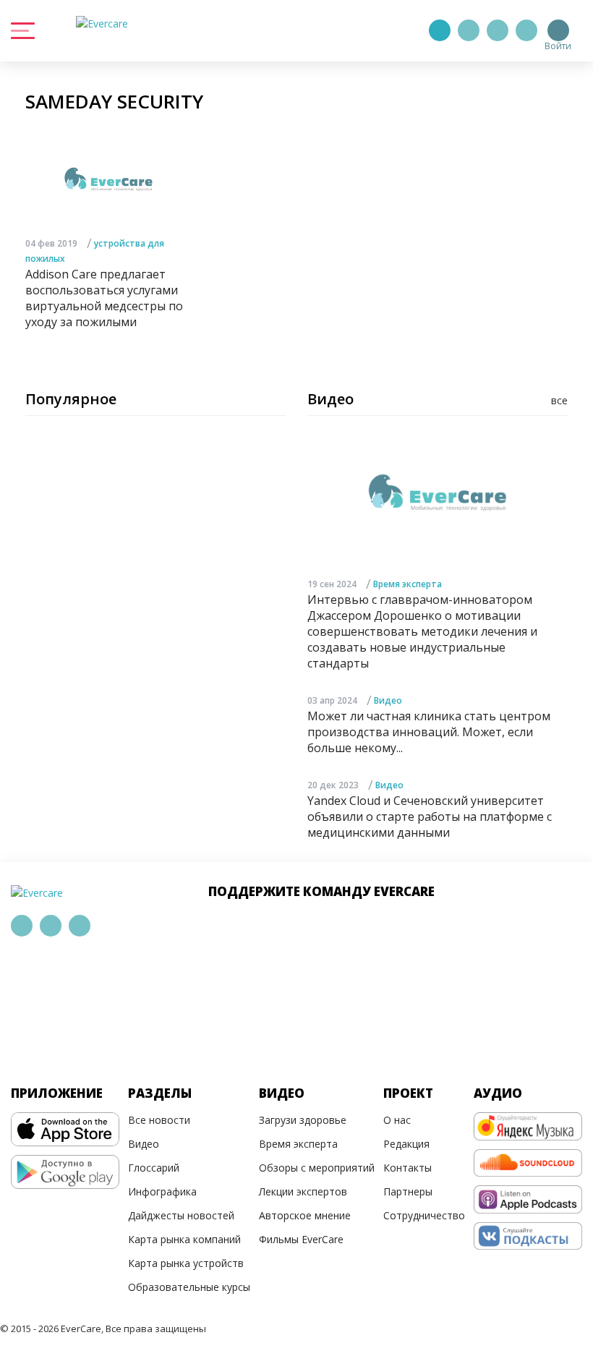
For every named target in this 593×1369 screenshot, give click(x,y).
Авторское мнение (305, 1215)
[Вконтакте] (497, 30)
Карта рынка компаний (184, 1239)
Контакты (407, 1167)
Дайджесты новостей (181, 1215)
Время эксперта (407, 584)
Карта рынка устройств (186, 1263)
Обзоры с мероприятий (317, 1167)
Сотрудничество (424, 1215)
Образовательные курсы (189, 1287)
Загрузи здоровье (302, 1120)
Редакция (406, 1144)
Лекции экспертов (303, 1191)
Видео (388, 700)
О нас (397, 1120)
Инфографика (162, 1191)
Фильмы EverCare (301, 1239)
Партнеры (407, 1191)
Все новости (159, 1120)
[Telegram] (468, 30)
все (559, 400)
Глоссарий (153, 1167)
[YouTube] (526, 30)
